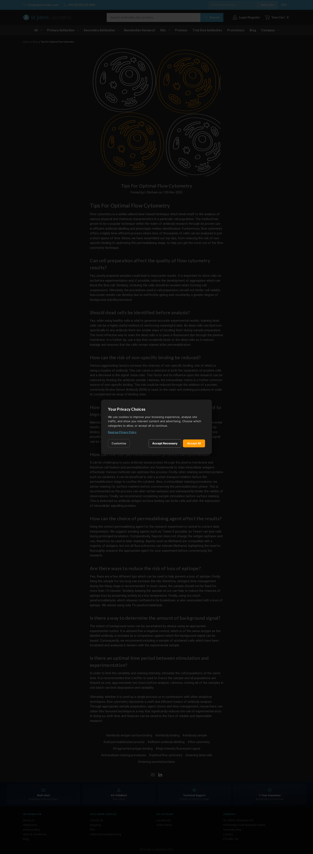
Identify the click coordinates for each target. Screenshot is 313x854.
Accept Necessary (165, 443)
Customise (119, 443)
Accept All (194, 443)
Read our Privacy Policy (122, 432)
